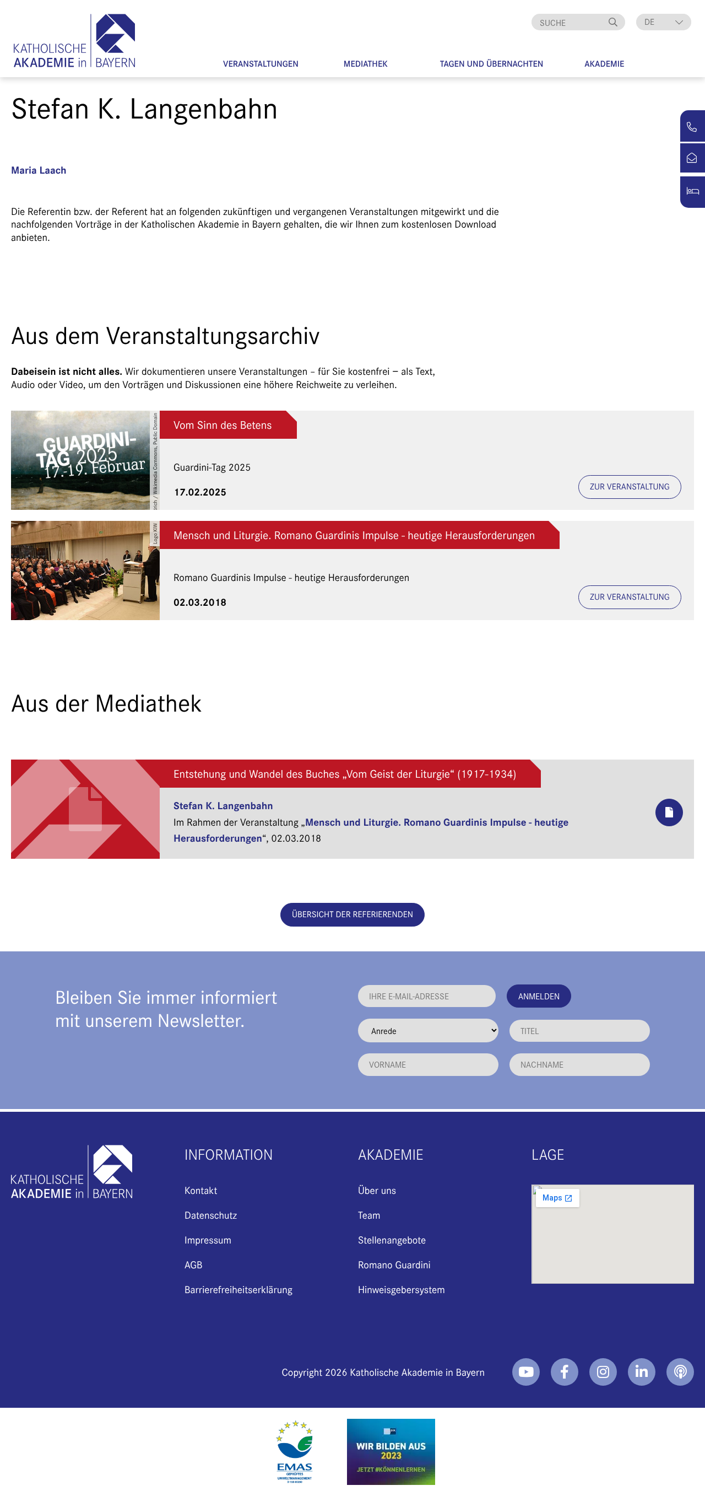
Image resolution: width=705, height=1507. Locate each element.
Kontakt (201, 1190)
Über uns (377, 1190)
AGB (194, 1264)
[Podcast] (680, 1372)
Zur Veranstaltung (630, 486)
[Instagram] (603, 1372)
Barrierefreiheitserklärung (238, 1289)
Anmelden (539, 996)
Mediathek (366, 63)
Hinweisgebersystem (401, 1289)
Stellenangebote (392, 1239)
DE (649, 22)
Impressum (208, 1239)
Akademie (604, 63)
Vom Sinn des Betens (222, 424)
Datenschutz (211, 1214)
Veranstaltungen (261, 63)
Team (369, 1214)
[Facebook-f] (564, 1372)
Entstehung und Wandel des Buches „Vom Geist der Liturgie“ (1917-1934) (344, 773)
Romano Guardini (394, 1264)
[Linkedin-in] (641, 1372)
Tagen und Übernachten (492, 63)
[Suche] (614, 22)
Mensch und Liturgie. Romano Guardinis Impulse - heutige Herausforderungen (354, 535)
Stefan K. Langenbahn (223, 805)
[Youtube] (526, 1372)
